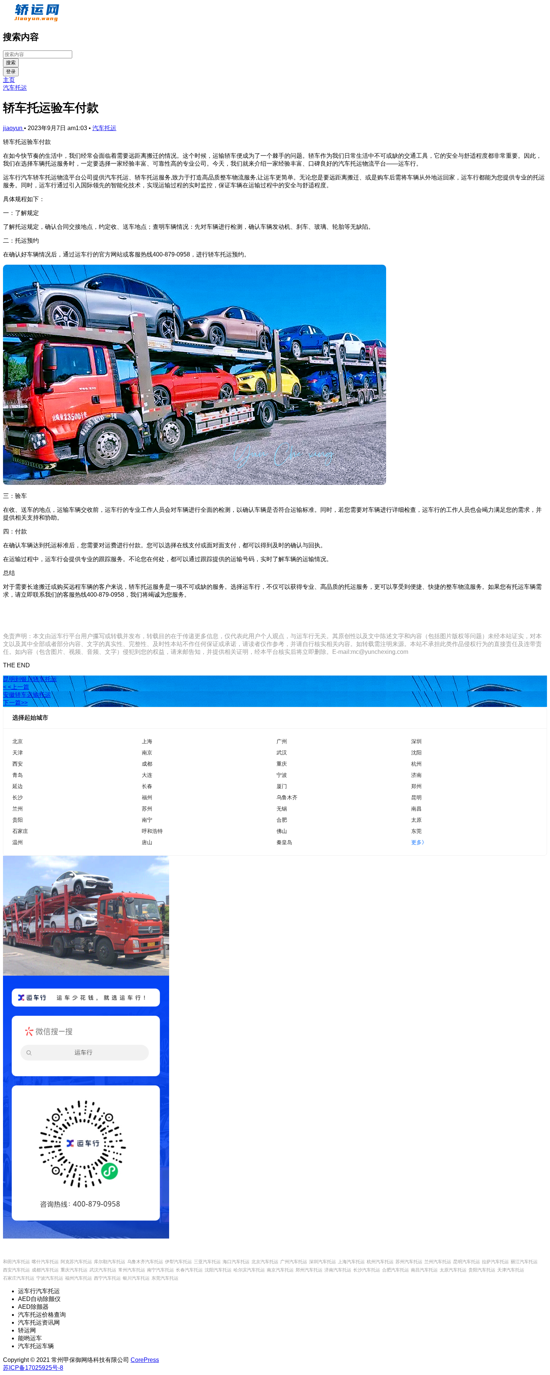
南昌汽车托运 (424, 1270)
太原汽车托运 (453, 1270)
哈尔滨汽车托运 (249, 1270)
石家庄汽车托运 (18, 1278)
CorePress (145, 1360)
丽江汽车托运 (524, 1261)
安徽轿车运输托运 (27, 695)
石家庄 (20, 831)
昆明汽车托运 (466, 1261)
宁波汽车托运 (49, 1278)
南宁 (147, 819)
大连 (147, 775)
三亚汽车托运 (207, 1261)
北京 (17, 741)
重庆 (281, 763)
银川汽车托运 (136, 1278)
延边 (17, 786)
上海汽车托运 (351, 1261)
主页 (9, 80)
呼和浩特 (152, 831)
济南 (416, 775)
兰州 (17, 808)
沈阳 (416, 752)
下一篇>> (15, 702)
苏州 (147, 808)
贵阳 (17, 819)
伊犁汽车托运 (178, 1261)
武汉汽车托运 (102, 1270)
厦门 (281, 786)
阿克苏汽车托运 (76, 1261)
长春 (147, 786)
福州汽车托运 (78, 1278)
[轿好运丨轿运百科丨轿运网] (37, 20)
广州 (281, 741)
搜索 (11, 62)
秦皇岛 (284, 842)
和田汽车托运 (16, 1261)
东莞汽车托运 (165, 1278)
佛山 (281, 831)
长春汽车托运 (189, 1270)
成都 (147, 763)
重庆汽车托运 (74, 1270)
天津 (17, 752)
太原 (416, 819)
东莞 (416, 831)
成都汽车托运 (45, 1270)
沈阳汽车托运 (218, 1270)
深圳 (416, 741)
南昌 (416, 808)
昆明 (416, 797)
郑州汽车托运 (309, 1270)
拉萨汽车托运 (495, 1261)
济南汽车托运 (337, 1270)
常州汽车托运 (131, 1270)
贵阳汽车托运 (481, 1270)
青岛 (17, 775)
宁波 (281, 775)
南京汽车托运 (280, 1270)
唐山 (147, 842)
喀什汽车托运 (45, 1261)
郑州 (416, 786)
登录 (11, 71)
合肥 (281, 819)
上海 (147, 741)
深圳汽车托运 (322, 1261)
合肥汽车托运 (395, 1270)
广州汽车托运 (293, 1261)
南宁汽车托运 (160, 1270)
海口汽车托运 (236, 1261)
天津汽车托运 (510, 1270)
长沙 (17, 797)
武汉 (281, 752)
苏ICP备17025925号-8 (33, 1368)
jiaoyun (13, 128)
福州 (147, 797)
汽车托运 (15, 87)
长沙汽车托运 (366, 1270)
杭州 (416, 763)
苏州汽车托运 (408, 1261)
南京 (147, 752)
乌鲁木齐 (286, 797)
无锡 (281, 808)
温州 (17, 842)
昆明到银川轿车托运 (30, 679)
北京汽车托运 (264, 1261)
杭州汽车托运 (380, 1261)
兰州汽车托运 (437, 1261)
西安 (17, 763)
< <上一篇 (16, 687)
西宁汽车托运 (107, 1278)
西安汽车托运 (16, 1270)
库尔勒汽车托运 (109, 1261)
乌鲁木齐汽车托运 (145, 1261)
